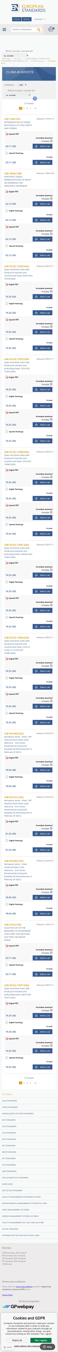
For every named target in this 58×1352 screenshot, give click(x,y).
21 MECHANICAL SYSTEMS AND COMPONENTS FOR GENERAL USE (25, 59)
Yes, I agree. (41, 1340)
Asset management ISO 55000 (15, 1209)
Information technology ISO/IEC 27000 (20, 1235)
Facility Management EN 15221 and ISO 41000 (23, 1222)
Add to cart (45, 146)
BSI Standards (8, 1120)
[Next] (31, 108)
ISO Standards (9, 1165)
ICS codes (17, 58)
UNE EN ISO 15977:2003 (17, 991)
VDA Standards (20, 1261)
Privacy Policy (7, 1295)
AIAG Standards (9, 1100)
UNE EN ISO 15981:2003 (18, 551)
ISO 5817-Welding (10, 1229)
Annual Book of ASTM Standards (18, 1113)
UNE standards (9, 1171)
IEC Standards (8, 1145)
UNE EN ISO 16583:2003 (17, 645)
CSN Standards (9, 1126)
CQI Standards (9, 1132)
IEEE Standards (9, 1152)
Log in (16, 19)
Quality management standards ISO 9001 (21, 1197)
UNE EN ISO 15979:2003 (17, 365)
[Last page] (36, 108)
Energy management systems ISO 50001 (20, 1216)
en (45, 19)
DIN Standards (9, 1139)
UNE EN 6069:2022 (18, 742)
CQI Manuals (7, 1264)
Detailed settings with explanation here (29, 1346)
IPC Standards (9, 1158)
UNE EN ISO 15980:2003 (17, 458)
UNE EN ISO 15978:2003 (18, 272)
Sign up (27, 19)
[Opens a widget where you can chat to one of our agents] (47, 1347)
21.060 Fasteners (37, 61)
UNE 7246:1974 (18, 123)
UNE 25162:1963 (17, 932)
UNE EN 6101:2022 (18, 806)
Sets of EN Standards (12, 1190)
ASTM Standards (10, 1107)
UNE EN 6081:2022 (18, 870)
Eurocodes (7, 1184)
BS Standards (21, 1253)
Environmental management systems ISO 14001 (24, 1203)
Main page (6, 58)
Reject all (17, 1340)
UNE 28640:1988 (17, 179)
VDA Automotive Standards (15, 1177)
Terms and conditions (24, 1286)
